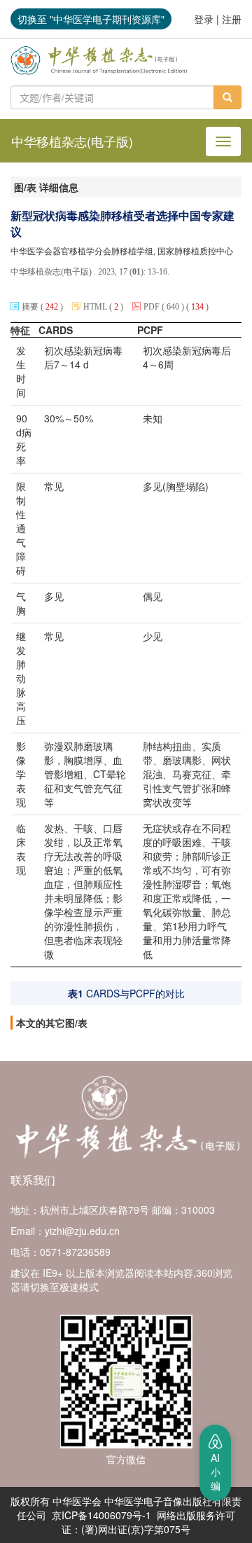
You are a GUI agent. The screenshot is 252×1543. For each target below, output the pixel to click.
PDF (152, 307)
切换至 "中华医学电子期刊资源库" (91, 19)
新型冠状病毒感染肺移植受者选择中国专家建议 (122, 224)
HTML (95, 307)
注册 (231, 19)
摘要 (31, 307)
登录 (204, 19)
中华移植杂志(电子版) (72, 141)
